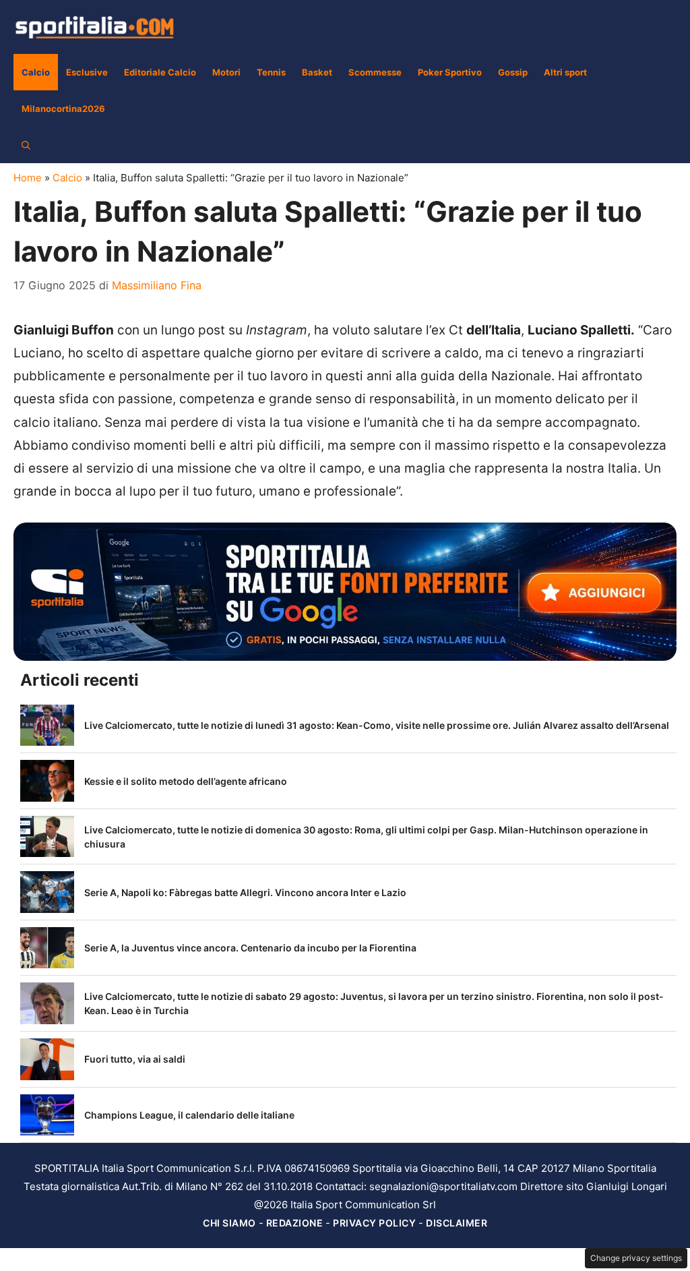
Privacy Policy (374, 1223)
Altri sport (565, 72)
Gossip (513, 72)
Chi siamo (229, 1223)
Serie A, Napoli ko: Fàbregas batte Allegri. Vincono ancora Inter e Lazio (245, 892)
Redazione (294, 1223)
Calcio (36, 72)
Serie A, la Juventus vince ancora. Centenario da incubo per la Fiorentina (250, 947)
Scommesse (375, 72)
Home (27, 177)
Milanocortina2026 (63, 108)
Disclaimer (456, 1223)
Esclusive (87, 72)
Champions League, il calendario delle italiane (189, 1115)
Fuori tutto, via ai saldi (134, 1059)
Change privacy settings (636, 1258)
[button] (25, 145)
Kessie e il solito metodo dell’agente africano (185, 781)
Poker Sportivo (450, 72)
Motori (226, 72)
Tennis (271, 72)
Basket (317, 72)
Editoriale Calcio (160, 72)
